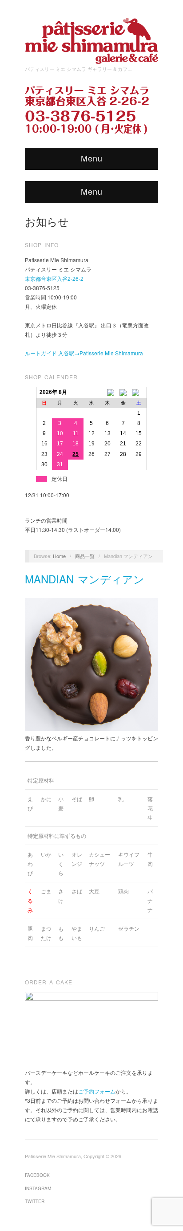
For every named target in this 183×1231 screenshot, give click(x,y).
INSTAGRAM (38, 1188)
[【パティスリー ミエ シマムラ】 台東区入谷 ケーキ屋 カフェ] (91, 38)
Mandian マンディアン (84, 578)
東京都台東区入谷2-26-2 (54, 278)
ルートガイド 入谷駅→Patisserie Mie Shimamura (84, 353)
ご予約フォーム (96, 1091)
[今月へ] (123, 392)
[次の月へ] (139, 392)
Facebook (37, 1175)
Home (59, 555)
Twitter (34, 1201)
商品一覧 (85, 555)
